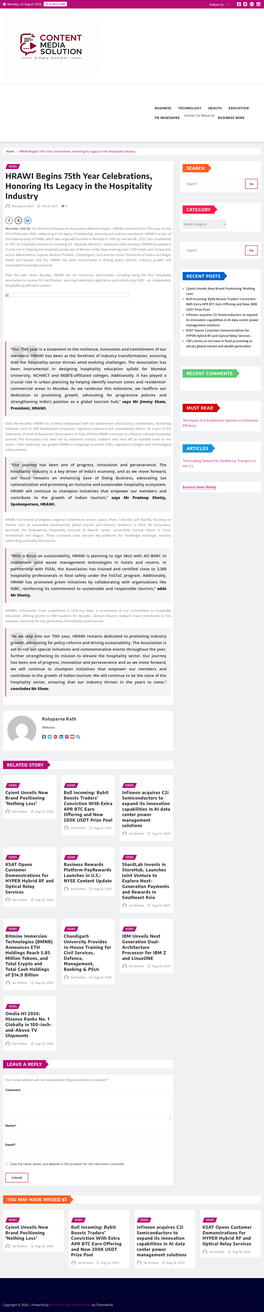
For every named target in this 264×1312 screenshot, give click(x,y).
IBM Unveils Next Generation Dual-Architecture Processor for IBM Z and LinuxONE (144, 947)
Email (10, 1145)
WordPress (57, 1305)
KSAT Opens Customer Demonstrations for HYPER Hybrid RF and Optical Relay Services (29, 878)
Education (239, 108)
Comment (13, 1090)
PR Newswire (167, 118)
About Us (207, 115)
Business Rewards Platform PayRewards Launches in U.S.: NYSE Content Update (88, 873)
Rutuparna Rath (23, 206)
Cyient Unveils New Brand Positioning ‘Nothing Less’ (26, 798)
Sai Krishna (19, 811)
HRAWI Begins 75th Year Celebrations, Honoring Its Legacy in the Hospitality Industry (77, 151)
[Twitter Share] (18, 220)
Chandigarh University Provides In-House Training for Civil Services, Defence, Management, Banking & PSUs (87, 952)
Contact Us (191, 115)
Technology (189, 108)
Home (10, 151)
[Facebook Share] (9, 220)
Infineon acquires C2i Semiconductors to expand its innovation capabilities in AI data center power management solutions (146, 809)
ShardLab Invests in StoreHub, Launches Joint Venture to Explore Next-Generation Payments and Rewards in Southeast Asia (145, 881)
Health (215, 108)
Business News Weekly (199, 487)
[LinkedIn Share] (27, 220)
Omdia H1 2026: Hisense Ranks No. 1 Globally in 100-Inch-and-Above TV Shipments (28, 1024)
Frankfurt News (80, 1305)
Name (10, 1125)
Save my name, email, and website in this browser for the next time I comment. (67, 1164)
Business (163, 108)
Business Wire (231, 118)
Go (251, 184)
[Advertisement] (77, 113)
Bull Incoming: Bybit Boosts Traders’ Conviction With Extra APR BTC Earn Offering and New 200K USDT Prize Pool (88, 806)
